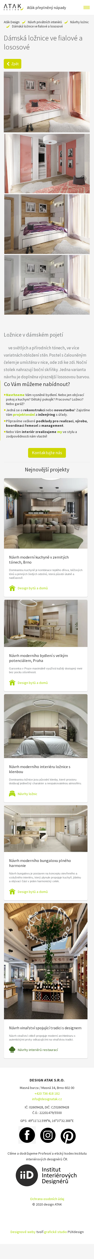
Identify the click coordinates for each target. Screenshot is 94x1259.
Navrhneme (15, 395)
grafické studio (55, 1232)
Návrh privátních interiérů (45, 22)
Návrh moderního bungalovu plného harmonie (40, 863)
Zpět (15, 63)
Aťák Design (12, 22)
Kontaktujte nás (47, 452)
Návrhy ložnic (79, 22)
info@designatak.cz (47, 1099)
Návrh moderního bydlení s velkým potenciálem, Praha (38, 658)
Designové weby (23, 1232)
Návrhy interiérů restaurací (38, 1050)
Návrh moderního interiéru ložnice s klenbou (39, 769)
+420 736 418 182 (47, 1093)
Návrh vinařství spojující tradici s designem (45, 1027)
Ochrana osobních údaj (47, 1199)
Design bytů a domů (33, 588)
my (59, 431)
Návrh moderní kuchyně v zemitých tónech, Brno (39, 560)
